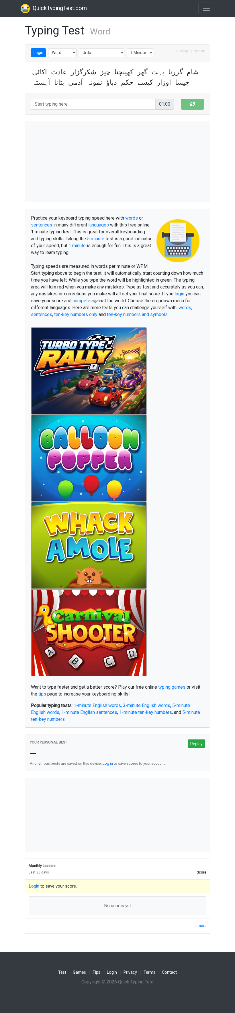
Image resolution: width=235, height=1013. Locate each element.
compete (81, 300)
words (131, 218)
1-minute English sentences (89, 712)
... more (200, 926)
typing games (171, 687)
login (179, 294)
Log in (108, 763)
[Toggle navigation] (206, 8)
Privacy (130, 972)
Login (38, 52)
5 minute (95, 238)
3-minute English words (146, 705)
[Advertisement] (117, 161)
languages (98, 225)
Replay (196, 743)
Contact (169, 972)
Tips (96, 972)
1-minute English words (97, 705)
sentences (41, 225)
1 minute (77, 245)
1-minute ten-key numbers (145, 712)
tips (42, 694)
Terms (149, 972)
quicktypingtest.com (190, 51)
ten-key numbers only (75, 314)
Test (62, 972)
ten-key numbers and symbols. (138, 314)
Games (79, 972)
